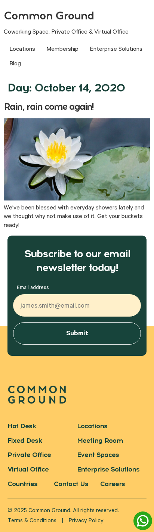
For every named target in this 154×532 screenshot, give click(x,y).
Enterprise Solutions (116, 49)
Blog (15, 64)
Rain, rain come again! (48, 106)
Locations (22, 49)
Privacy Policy (86, 521)
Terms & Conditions (31, 521)
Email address (33, 288)
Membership (62, 49)
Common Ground (49, 15)
